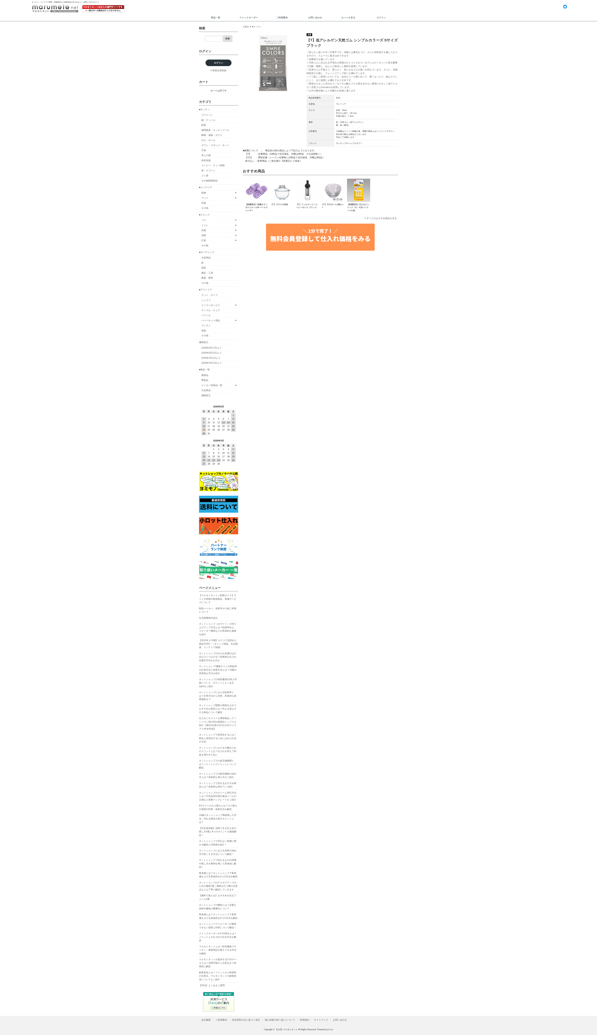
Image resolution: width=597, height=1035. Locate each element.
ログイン (381, 17)
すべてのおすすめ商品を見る (382, 218)
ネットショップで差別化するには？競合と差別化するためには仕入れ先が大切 (217, 738)
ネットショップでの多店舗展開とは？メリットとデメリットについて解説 (217, 764)
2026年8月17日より (211, 347)
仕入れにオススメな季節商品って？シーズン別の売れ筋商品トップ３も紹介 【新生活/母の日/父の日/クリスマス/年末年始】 (217, 723)
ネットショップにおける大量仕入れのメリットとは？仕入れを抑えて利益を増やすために (217, 751)
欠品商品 (206, 390)
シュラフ (206, 300)
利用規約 (304, 1020)
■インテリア (205, 187)
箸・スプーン (208, 170)
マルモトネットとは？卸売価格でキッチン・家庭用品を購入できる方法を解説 (217, 950)
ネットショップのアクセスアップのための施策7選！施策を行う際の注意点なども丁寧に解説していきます (218, 886)
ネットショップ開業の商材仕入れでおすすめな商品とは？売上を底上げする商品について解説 (217, 709)
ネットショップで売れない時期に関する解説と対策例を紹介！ (217, 843)
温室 (203, 267)
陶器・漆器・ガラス (211, 135)
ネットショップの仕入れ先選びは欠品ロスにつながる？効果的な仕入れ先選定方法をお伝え (217, 657)
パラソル (206, 315)
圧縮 (203, 203)
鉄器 (203, 125)
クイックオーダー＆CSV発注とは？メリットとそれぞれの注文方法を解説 (217, 937)
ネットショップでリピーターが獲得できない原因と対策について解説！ (217, 926)
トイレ (204, 225)
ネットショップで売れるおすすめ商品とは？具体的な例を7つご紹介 (217, 785)
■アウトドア (205, 289)
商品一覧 (215, 17)
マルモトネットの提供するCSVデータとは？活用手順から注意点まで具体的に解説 (217, 963)
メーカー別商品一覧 (211, 385)
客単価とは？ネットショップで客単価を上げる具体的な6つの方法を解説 (218, 875)
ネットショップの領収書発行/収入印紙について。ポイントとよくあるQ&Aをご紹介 (218, 683)
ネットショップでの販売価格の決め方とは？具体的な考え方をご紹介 (217, 775)
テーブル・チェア (210, 310)
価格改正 (203, 342)
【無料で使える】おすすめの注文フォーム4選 (217, 897)
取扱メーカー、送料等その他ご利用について (217, 610)
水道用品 (206, 257)
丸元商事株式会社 (208, 618)
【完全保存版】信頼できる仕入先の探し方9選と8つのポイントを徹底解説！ (217, 831)
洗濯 (203, 230)
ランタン (206, 325)
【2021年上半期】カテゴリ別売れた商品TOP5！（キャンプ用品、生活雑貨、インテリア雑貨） (218, 644)
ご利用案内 (282, 17)
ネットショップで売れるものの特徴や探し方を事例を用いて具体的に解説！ (217, 863)
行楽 (203, 240)
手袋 (203, 150)
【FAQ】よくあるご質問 (212, 985)
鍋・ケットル (208, 120)
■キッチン (256, 27)
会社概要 (206, 1020)
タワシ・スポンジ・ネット (215, 145)
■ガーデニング (206, 252)
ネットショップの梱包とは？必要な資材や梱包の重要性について (217, 907)
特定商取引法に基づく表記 (246, 1020)
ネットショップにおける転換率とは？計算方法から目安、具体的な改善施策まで (217, 696)
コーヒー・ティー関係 (213, 165)
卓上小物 (206, 155)
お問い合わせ (315, 17)
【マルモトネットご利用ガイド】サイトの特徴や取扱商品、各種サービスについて (217, 599)
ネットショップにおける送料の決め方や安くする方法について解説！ (217, 852)
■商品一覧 (204, 369)
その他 (204, 208)
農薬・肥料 (207, 277)
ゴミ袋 (204, 175)
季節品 (204, 380)
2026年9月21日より (211, 363)
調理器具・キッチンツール (215, 130)
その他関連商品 (209, 180)
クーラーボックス (210, 305)
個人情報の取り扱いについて (280, 1020)
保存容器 (206, 160)
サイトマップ (321, 1020)
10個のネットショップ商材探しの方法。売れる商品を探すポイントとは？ (217, 818)
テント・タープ (209, 295)
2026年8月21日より (211, 352)
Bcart (330, 1029)
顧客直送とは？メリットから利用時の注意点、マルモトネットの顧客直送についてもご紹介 (217, 976)
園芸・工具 (207, 273)
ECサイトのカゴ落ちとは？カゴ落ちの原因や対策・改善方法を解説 (218, 807)
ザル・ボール (208, 140)
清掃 (203, 235)
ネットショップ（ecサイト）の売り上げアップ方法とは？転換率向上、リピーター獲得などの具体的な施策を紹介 (217, 629)
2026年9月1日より (210, 358)
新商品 (204, 375)
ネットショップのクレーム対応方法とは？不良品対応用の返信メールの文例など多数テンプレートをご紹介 (217, 796)
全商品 (246, 27)
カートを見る (348, 17)
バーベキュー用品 (210, 320)
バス (203, 220)
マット (204, 198)
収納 (203, 192)
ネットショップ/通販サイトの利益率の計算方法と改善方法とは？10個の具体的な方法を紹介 (218, 670)
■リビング (204, 214)
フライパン (207, 115)
